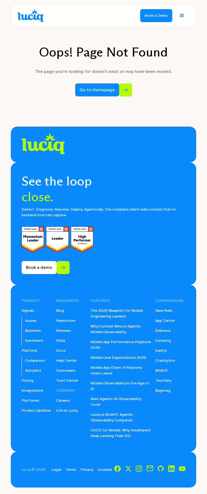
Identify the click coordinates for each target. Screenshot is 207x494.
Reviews (63, 330)
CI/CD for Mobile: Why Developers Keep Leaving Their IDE (121, 433)
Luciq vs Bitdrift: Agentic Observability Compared (112, 417)
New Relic (164, 310)
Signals (28, 310)
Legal (56, 469)
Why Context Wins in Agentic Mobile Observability (116, 329)
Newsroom (65, 320)
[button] (181, 15)
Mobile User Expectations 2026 (118, 357)
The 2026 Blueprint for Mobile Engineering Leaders (117, 313)
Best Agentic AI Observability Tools (116, 402)
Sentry (161, 350)
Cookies (105, 469)
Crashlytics (165, 360)
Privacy (87, 469)
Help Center (66, 360)
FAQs (60, 340)
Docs (61, 350)
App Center (165, 320)
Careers (63, 400)
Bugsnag (162, 390)
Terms (70, 469)
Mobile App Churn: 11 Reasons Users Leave (116, 370)
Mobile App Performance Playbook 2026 (121, 345)
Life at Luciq (67, 410)
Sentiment (34, 340)
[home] (30, 15)
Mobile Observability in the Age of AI (120, 386)
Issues (31, 320)
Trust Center (67, 380)
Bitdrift (161, 370)
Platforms (30, 400)
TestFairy (163, 380)
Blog (60, 310)
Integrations (32, 390)
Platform (29, 350)
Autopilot (33, 370)
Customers (65, 370)
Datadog (163, 340)
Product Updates (36, 410)
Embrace (163, 330)
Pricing (27, 380)
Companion (35, 360)
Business (33, 330)
